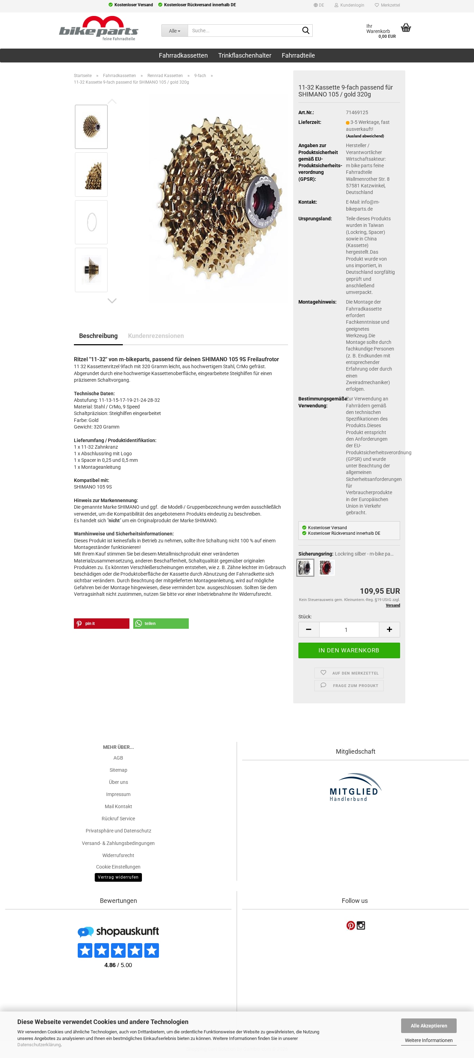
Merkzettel (389, 5)
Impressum (118, 794)
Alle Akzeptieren (429, 1026)
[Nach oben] (19, 1009)
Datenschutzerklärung (39, 1044)
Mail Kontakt (118, 806)
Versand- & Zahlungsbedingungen (118, 843)
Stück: (305, 616)
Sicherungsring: (347, 554)
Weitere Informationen (429, 1040)
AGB (118, 758)
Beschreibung (98, 335)
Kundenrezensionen (156, 335)
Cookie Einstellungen (118, 867)
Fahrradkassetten (183, 55)
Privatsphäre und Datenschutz (118, 830)
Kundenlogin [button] (351, 5)
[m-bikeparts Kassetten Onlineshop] (75, 28)
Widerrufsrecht (118, 855)
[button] (318, 6)
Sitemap (118, 770)
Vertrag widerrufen (118, 877)
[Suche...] (306, 31)
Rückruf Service (118, 818)
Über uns (118, 782)
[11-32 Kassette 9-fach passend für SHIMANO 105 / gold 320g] (218, 198)
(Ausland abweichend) (365, 136)
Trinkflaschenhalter (244, 55)
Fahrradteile (298, 55)
